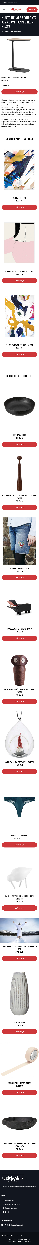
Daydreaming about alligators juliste (19, 271)
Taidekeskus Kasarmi (12, 1204)
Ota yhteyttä (18, 1239)
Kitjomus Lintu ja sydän (19, 568)
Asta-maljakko (19, 1022)
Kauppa (32, 10)
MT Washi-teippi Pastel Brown (19, 1083)
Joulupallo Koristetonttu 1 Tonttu (19, 762)
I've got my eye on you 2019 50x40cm (19, 345)
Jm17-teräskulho (19, 435)
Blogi (7, 1212)
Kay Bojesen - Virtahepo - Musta (19, 629)
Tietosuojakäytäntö (15, 1241)
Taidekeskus (9, 1200)
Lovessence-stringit (19, 835)
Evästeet (27, 1239)
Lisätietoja (19, 92)
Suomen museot (11, 1208)
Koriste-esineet (15, 31)
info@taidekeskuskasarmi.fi (9, 3)
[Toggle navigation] (4, 9)
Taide (6, 31)
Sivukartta (27, 1241)
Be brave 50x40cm (19, 198)
